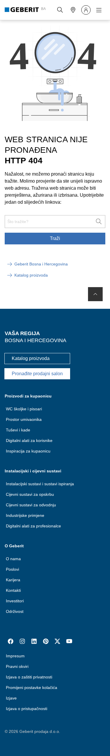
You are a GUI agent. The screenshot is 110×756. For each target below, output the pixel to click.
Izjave (11, 698)
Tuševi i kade (18, 430)
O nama (13, 558)
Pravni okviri (17, 666)
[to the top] (95, 294)
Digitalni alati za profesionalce (33, 526)
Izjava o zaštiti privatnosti (29, 677)
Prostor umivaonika (24, 419)
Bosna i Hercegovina (35, 340)
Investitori (15, 601)
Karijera (13, 579)
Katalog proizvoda (31, 358)
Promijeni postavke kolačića (31, 687)
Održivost (14, 611)
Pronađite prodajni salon (37, 373)
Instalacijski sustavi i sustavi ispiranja (40, 483)
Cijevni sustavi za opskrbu (30, 494)
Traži (55, 238)
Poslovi (12, 569)
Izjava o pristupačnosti (26, 708)
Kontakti (13, 590)
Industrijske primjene (25, 515)
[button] (60, 10)
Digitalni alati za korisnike (29, 440)
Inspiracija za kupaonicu (28, 451)
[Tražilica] (60, 10)
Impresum (15, 656)
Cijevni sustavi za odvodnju (31, 505)
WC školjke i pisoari (24, 409)
